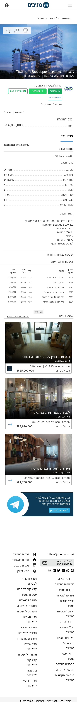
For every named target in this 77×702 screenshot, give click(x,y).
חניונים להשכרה (27, 633)
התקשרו (54, 91)
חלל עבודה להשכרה (30, 646)
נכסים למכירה (21, 554)
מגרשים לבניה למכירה (29, 581)
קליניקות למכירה (27, 589)
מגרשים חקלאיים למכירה (64, 677)
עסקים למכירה (28, 595)
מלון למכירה (67, 622)
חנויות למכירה (66, 579)
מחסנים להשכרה (27, 606)
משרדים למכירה (65, 638)
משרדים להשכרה (27, 611)
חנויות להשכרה (28, 600)
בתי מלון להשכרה (32, 672)
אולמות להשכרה (27, 654)
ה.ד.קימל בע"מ (39, 85)
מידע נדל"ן (23, 571)
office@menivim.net (60, 554)
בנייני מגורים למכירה (67, 603)
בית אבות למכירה (64, 584)
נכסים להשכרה (20, 560)
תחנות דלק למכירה (68, 645)
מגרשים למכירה (65, 670)
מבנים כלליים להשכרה (29, 683)
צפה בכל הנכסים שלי (51, 104)
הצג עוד (38, 312)
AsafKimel (55, 85)
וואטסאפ (36, 91)
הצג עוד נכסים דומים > (18, 316)
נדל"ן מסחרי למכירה (67, 629)
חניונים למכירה (65, 590)
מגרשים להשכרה (27, 638)
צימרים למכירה (65, 595)
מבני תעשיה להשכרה (30, 619)
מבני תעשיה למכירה (67, 656)
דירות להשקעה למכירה (65, 613)
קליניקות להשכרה (32, 662)
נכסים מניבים (22, 565)
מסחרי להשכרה (28, 627)
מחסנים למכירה (65, 664)
